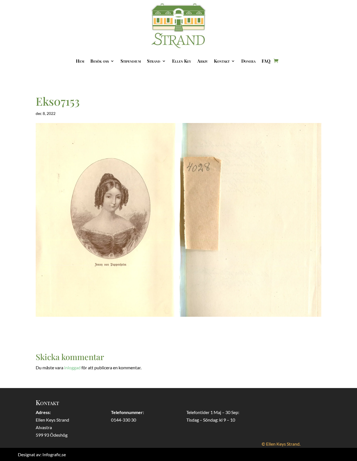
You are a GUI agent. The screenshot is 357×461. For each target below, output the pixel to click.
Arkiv (202, 61)
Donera (248, 61)
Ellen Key (181, 61)
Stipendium (130, 61)
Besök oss (99, 61)
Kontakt (222, 61)
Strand (153, 61)
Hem (80, 61)
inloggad (72, 367)
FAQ (266, 61)
